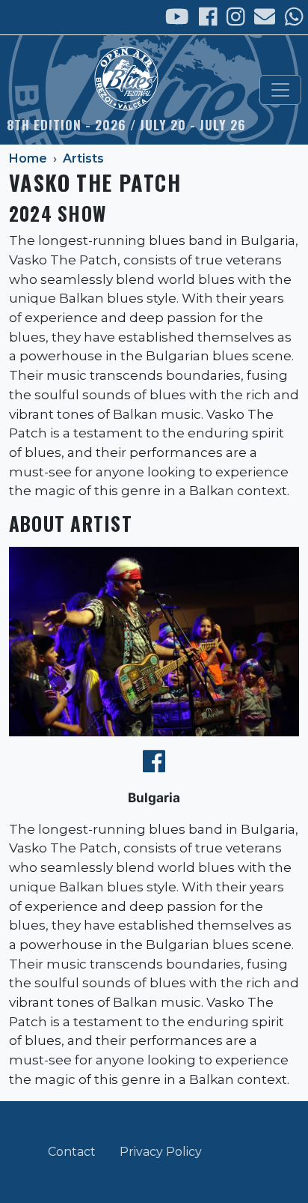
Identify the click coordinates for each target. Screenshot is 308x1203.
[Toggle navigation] (280, 90)
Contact (72, 1152)
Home (28, 158)
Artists (83, 158)
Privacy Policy (161, 1152)
